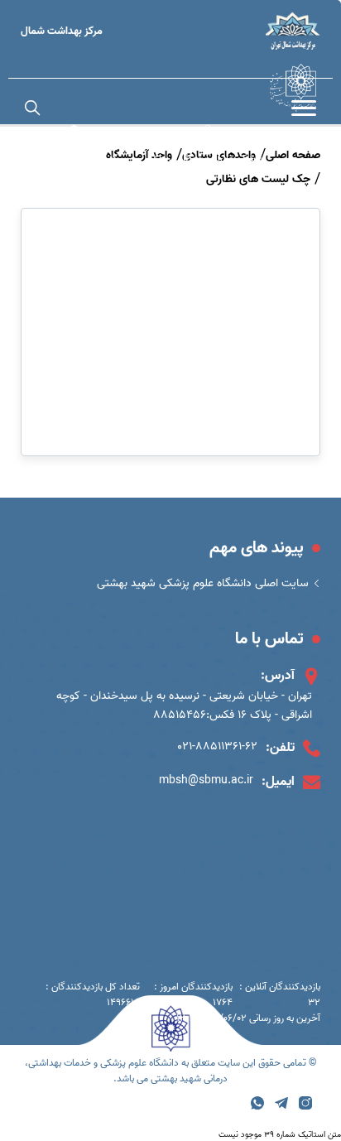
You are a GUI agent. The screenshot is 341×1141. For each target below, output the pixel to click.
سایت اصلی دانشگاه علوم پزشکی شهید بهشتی (203, 583)
